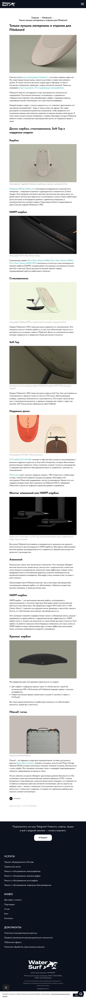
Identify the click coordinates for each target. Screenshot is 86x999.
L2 (34, 189)
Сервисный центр (12, 866)
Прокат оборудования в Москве (19, 862)
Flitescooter (14, 475)
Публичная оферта (12, 942)
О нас (7, 909)
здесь (47, 985)
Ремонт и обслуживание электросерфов (22, 876)
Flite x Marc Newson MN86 (38, 260)
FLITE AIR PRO (25, 459)
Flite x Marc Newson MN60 (62, 260)
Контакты (8, 918)
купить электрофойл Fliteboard (34, 77)
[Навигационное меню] (82, 4)
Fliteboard (13, 189)
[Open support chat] (81, 994)
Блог (6, 913)
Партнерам (9, 904)
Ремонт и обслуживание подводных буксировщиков (27, 885)
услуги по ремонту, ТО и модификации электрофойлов (41, 88)
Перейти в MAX (44, 26)
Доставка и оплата (12, 900)
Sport (24, 763)
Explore (31, 763)
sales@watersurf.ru (43, 988)
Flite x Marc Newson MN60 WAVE (23, 263)
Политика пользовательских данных (20, 933)
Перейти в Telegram (44, 20)
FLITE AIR (13, 459)
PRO (21, 189)
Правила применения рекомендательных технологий (28, 937)
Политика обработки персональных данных (24, 947)
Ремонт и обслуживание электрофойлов (22, 871)
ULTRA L (27, 189)
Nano (19, 763)
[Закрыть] (63, 5)
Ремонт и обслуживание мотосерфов (21, 880)
